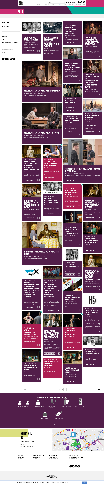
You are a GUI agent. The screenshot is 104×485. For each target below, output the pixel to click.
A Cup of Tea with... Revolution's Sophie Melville (30, 331)
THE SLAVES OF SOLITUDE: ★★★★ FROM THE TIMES (41, 253)
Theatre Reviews (5, 29)
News (59, 4)
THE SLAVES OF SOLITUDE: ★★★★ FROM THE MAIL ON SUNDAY (31, 204)
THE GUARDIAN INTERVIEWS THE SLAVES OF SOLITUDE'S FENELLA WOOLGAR (31, 165)
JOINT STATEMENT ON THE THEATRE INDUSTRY (91, 312)
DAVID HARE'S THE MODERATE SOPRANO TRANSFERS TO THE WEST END (51, 42)
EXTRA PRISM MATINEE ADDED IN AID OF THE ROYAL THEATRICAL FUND (51, 334)
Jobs (3, 39)
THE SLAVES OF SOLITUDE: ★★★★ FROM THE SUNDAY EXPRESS (92, 204)
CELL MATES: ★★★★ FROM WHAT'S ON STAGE (41, 133)
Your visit (54, 4)
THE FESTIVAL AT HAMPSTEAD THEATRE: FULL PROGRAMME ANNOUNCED (71, 29)
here (57, 482)
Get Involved (78, 4)
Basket (67, 2)
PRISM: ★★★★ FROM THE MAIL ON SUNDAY (72, 370)
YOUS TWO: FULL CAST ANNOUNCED (31, 39)
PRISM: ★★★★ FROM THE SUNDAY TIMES (31, 367)
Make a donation (53, 457)
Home (26, 16)
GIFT (84, 4)
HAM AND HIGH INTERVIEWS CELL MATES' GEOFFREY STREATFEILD (92, 41)
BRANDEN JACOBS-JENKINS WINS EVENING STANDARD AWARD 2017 (72, 66)
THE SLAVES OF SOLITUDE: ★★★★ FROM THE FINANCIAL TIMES (72, 230)
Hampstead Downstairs (7, 49)
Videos (64, 4)
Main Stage (4, 36)
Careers (20, 458)
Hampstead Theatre (21, 3)
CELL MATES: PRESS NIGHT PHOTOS (72, 102)
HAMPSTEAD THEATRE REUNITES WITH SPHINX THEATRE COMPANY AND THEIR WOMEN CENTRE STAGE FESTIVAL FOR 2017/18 (31, 289)
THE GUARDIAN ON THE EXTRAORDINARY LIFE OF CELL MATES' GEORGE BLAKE (92, 82)
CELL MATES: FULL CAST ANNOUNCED (72, 266)
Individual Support (53, 458)
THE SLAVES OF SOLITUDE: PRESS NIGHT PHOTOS (91, 240)
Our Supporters (53, 455)
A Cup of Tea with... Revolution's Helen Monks (70, 334)
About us (70, 4)
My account (72, 2)
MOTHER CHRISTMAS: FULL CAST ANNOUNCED (51, 200)
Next (99, 389)
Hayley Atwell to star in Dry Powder (92, 117)
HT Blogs (4, 46)
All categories (5, 26)
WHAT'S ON (39, 4)
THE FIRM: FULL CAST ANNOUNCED (92, 353)
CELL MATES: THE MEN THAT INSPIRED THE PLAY (72, 121)
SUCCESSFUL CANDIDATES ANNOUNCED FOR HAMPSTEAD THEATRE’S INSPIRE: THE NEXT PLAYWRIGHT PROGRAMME (51, 289)
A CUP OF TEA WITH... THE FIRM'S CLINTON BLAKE (51, 163)
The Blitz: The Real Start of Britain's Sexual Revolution (71, 191)
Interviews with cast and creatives (10, 42)
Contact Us (20, 455)
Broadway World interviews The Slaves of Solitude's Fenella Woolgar (92, 275)
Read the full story (29, 50)
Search (64, 2)
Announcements (5, 33)
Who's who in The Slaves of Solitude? (51, 363)
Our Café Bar (21, 457)
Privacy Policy (36, 457)
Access (35, 458)
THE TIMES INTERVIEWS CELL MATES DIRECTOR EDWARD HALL (82, 170)
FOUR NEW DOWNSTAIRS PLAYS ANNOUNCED (72, 297)
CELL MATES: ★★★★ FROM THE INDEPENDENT (42, 91)
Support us (46, 4)
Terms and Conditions (38, 455)
